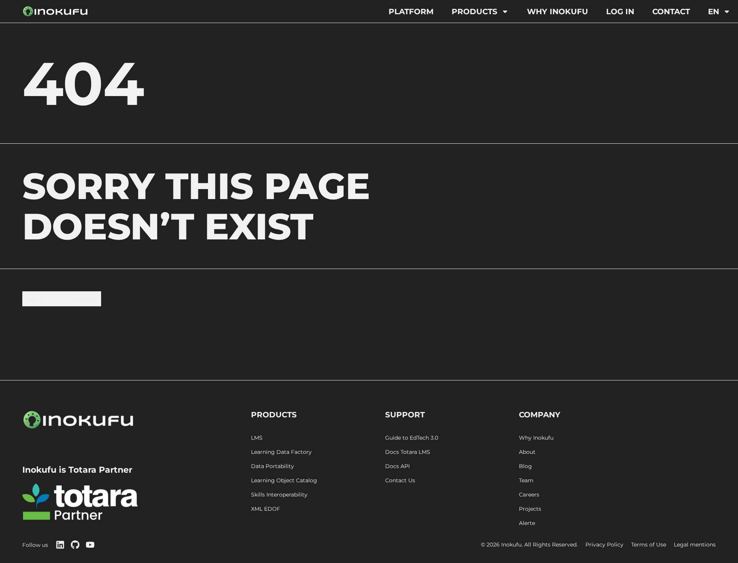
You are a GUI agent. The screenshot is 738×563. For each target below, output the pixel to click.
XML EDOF (265, 509)
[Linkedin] (60, 544)
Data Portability (272, 466)
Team (526, 480)
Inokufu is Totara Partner (77, 470)
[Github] (75, 544)
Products (474, 11)
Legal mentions (695, 544)
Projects (530, 509)
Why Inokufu (557, 11)
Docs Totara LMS (407, 452)
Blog (525, 466)
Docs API (397, 466)
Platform (411, 11)
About (527, 452)
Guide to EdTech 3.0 (411, 438)
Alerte (527, 523)
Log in (620, 11)
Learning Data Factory (281, 452)
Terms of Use (648, 544)
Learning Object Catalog (284, 480)
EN (713, 11)
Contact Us (400, 480)
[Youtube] (90, 544)
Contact (671, 11)
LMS (257, 438)
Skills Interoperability (279, 495)
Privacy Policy (604, 544)
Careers (529, 495)
